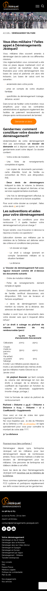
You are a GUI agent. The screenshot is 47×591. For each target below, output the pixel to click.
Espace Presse (7, 567)
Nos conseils (7, 562)
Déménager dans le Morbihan (13, 543)
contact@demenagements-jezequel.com (20, 523)
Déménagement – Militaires (12, 555)
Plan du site (6, 575)
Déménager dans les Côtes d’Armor (16, 545)
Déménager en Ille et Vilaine (13, 540)
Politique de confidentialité (12, 572)
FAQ (3, 565)
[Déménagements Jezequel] (11, 6)
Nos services (7, 582)
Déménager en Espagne (11, 548)
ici (15, 206)
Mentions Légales (9, 570)
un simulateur (29, 424)
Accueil (6, 33)
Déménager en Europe (11, 550)
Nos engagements (9, 579)
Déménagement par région (12, 553)
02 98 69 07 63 (8, 511)
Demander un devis (23, 121)
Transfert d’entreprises (10, 558)
